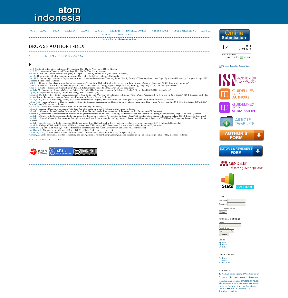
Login (56, 31)
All (82, 56)
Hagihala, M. (35, 90)
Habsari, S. (34, 73)
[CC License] (85, 155)
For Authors (223, 260)
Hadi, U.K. (34, 78)
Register (70, 31)
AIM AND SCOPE (160, 31)
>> (62, 139)
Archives (115, 31)
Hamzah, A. (34, 135)
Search (85, 31)
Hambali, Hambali (37, 123)
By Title (222, 247)
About (44, 31)
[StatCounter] (227, 188)
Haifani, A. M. (35, 95)
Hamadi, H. (34, 113)
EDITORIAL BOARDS (136, 31)
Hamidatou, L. (35, 130)
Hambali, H (34, 116)
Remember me (229, 209)
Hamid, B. (33, 125)
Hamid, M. (34, 127)
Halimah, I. (34, 111)
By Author (223, 245)
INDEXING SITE (124, 34)
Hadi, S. (32, 76)
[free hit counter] (245, 188)
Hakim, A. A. (35, 102)
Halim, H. (33, 109)
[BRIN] (38, 155)
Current (100, 31)
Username (223, 200)
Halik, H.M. (34, 106)
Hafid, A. (33, 85)
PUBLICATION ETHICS (185, 31)
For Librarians (224, 262)
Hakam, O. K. (35, 99)
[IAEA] (61, 155)
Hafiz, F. (32, 88)
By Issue (222, 242)
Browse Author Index (128, 39)
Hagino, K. (34, 92)
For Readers (223, 258)
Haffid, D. (33, 83)
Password (222, 204)
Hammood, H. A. (36, 132)
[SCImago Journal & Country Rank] (234, 66)
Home (32, 31)
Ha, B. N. (33, 69)
